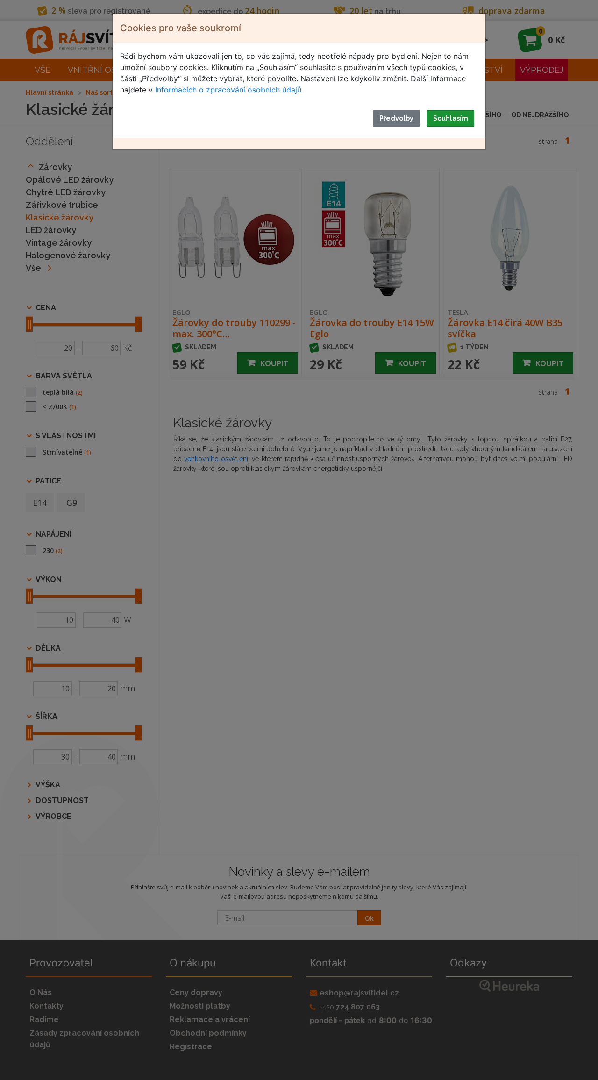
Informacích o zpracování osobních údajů (228, 89)
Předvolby (396, 118)
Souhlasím (450, 118)
